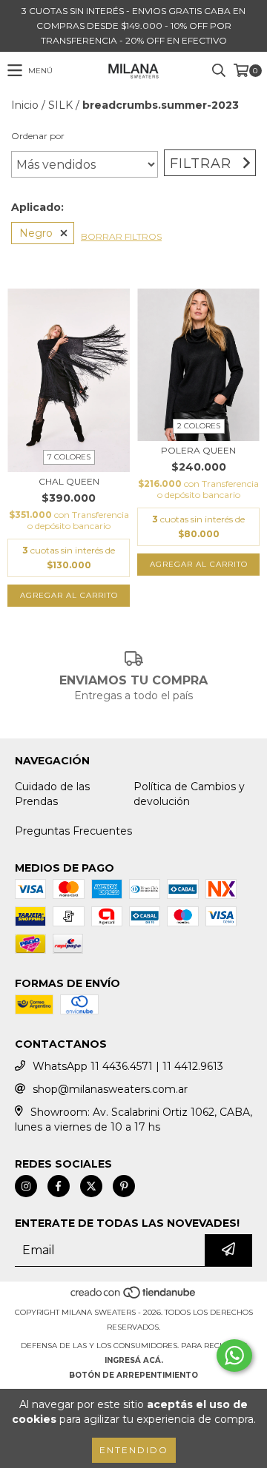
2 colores (198, 426)
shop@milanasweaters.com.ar (110, 1089)
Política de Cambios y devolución (189, 794)
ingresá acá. (134, 1360)
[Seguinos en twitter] (91, 1186)
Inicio (25, 105)
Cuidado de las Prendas (52, 794)
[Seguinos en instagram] (26, 1186)
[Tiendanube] (134, 1297)
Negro (36, 233)
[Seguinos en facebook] (58, 1186)
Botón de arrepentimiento (133, 1375)
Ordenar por (38, 135)
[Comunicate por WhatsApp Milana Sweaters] (234, 1355)
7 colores (68, 457)
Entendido (133, 1449)
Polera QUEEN (198, 450)
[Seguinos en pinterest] (124, 1186)
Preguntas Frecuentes (73, 831)
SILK (60, 105)
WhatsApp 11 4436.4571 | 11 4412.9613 (128, 1066)
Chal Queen (69, 481)
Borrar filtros (121, 236)
